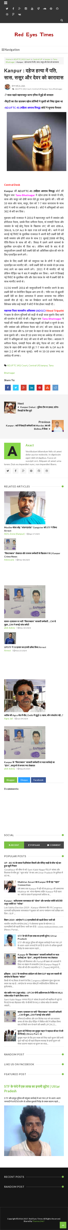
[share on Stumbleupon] (47, 387)
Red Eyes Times (34, 34)
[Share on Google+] (24, 387)
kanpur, (45, 89)
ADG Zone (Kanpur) (14, 533)
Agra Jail (8, 718)
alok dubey (9, 627)
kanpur (48, 59)
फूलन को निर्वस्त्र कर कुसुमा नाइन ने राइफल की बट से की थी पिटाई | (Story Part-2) (40, 1032)
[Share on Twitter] (16, 387)
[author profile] (7, 89)
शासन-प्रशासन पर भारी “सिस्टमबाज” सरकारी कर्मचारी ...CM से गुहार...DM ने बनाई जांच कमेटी (40, 1013)
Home (8, 59)
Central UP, (36, 89)
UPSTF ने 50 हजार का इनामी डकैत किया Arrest (25, 647)
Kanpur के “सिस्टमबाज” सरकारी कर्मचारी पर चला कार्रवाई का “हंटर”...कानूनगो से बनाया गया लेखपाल (38, 956)
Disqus (24, 780)
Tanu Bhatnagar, (55, 89)
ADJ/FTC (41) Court (21, 59)
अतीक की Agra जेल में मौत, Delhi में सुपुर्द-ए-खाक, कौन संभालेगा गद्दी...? (33, 715)
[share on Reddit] (55, 387)
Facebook (38, 780)
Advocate (9, 559)
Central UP (37, 59)
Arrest (7, 650)
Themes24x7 (38, 1221)
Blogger (11, 780)
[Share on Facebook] (8, 387)
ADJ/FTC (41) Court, (23, 89)
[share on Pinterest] (39, 387)
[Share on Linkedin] (31, 387)
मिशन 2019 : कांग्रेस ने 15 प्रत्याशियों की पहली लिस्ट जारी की (29, 919)
